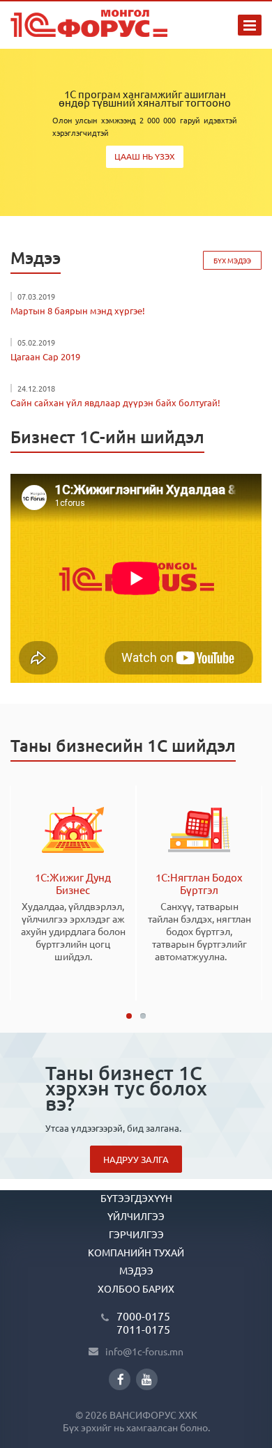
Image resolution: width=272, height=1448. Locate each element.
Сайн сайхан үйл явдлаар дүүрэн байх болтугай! (115, 402)
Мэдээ (136, 1270)
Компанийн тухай (136, 1252)
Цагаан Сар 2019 (45, 356)
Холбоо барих (136, 1288)
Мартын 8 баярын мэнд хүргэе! (77, 310)
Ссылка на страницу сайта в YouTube (147, 1379)
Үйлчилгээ (136, 1216)
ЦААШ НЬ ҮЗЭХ (144, 156)
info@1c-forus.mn (144, 1351)
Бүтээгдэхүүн (136, 1198)
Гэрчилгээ (136, 1234)
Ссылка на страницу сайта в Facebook (119, 1379)
